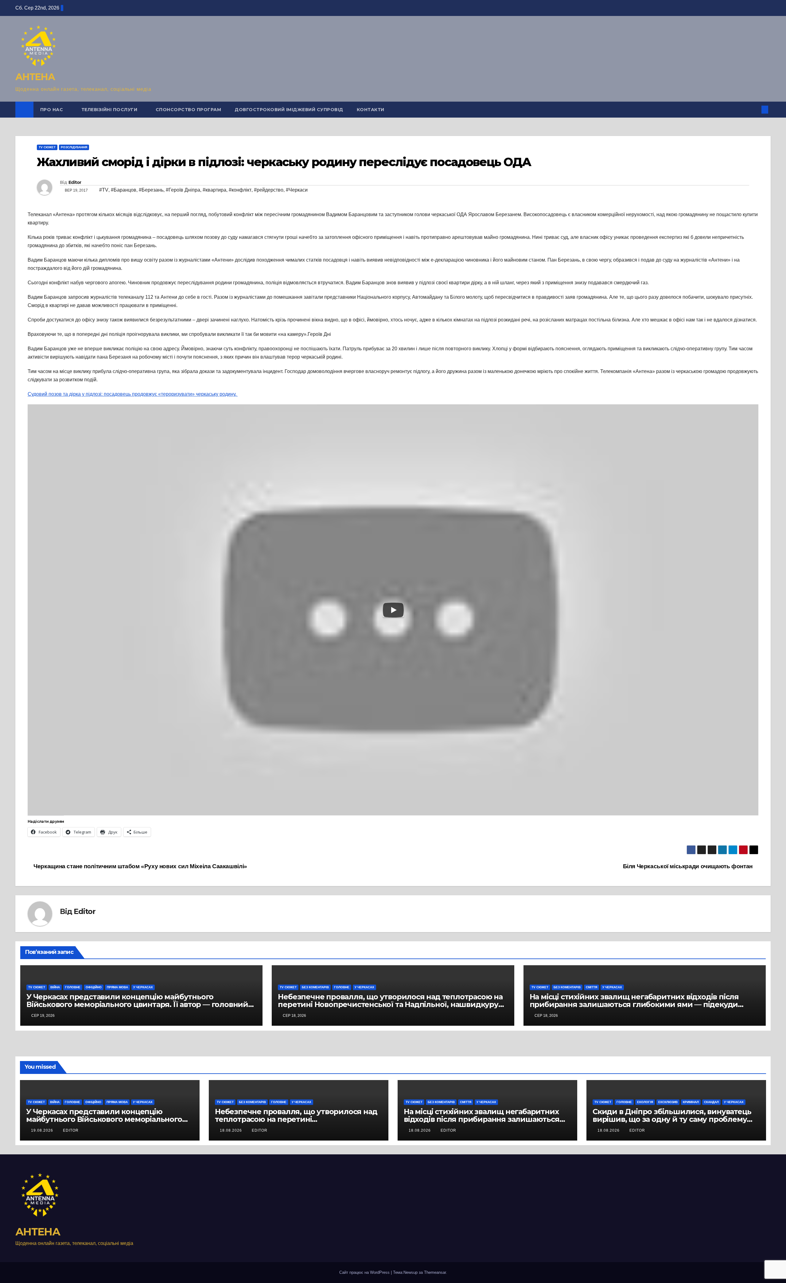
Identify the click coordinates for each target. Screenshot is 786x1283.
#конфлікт (240, 189)
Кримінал (691, 1102)
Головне (72, 987)
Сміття (591, 987)
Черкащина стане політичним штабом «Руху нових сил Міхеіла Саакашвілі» (139, 866)
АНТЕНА (35, 77)
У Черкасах (143, 987)
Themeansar (435, 1272)
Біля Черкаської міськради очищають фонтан (688, 866)
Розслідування (74, 147)
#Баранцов (123, 189)
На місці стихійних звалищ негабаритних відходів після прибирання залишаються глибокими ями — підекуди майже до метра (634, 1004)
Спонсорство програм (188, 109)
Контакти (370, 109)
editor (71, 1130)
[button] (755, 109)
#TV (103, 189)
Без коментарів (315, 987)
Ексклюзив (668, 1102)
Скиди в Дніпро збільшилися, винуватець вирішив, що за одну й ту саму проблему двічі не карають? (672, 1119)
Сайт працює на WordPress (365, 1272)
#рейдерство (268, 189)
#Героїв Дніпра (183, 189)
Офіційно (94, 987)
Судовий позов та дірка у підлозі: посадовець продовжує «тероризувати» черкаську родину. (133, 394)
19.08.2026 (42, 1130)
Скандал (711, 1102)
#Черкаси (297, 189)
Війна (55, 987)
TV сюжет (47, 147)
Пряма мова (117, 987)
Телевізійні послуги (110, 109)
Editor (74, 182)
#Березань (151, 189)
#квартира (214, 189)
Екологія (645, 1102)
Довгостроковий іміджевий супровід (289, 109)
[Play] (393, 610)
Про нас (52, 109)
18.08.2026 (231, 1130)
